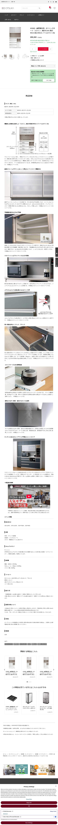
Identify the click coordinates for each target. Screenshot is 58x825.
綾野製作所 (16, 644)
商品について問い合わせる (38, 66)
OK (29, 806)
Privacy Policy (29, 799)
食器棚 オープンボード (41, 754)
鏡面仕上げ (34, 644)
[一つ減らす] (36, 50)
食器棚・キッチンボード (26, 754)
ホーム (4, 754)
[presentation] (2, 56)
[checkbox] (54, 816)
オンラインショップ (13, 754)
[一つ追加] (36, 48)
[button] (27, 681)
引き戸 (29, 644)
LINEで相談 (48, 80)
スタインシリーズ (9, 644)
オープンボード (23, 644)
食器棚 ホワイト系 (42, 644)
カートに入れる (43, 49)
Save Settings (29, 822)
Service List (5, 813)
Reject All (29, 802)
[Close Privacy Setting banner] (56, 786)
